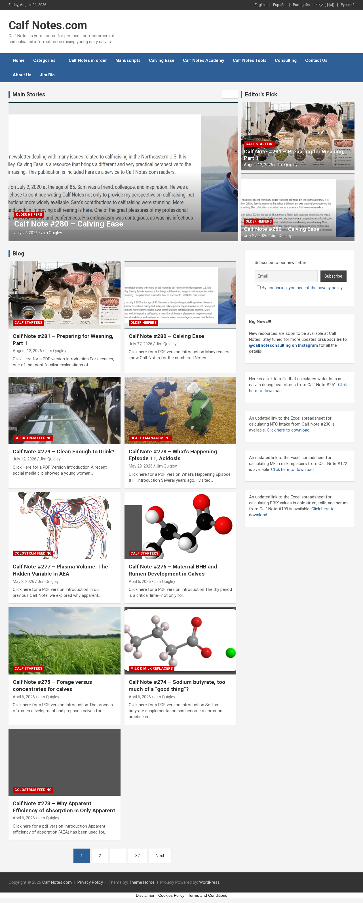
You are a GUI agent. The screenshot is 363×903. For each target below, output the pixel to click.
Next (160, 855)
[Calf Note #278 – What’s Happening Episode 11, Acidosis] (180, 410)
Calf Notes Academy (203, 60)
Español (279, 5)
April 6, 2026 (140, 581)
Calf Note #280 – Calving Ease (68, 224)
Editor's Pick (261, 94)
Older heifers (29, 215)
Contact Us (316, 60)
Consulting (286, 60)
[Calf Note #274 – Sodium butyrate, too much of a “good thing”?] (180, 641)
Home (19, 60)
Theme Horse (142, 882)
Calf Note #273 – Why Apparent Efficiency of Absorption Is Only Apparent (64, 807)
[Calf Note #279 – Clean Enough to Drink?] (64, 410)
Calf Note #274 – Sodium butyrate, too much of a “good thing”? (177, 685)
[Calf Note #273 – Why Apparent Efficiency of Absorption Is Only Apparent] (64, 762)
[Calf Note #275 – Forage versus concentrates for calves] (64, 641)
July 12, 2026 (24, 459)
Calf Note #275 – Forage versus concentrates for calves (52, 685)
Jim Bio (47, 74)
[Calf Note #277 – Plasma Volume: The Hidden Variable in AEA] (64, 525)
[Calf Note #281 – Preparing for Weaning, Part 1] (64, 295)
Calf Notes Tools (249, 60)
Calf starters (259, 144)
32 (137, 855)
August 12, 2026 (258, 164)
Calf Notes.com (48, 25)
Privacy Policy (90, 882)
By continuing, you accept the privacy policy (302, 287)
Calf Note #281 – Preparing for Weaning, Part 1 (294, 154)
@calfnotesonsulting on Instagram (283, 345)
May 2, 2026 (23, 581)
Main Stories (28, 94)
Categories (44, 60)
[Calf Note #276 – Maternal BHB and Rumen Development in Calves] (180, 525)
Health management (150, 438)
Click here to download (288, 430)
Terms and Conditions (207, 895)
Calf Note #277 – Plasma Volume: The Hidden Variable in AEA (60, 570)
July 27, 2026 (26, 232)
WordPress (209, 882)
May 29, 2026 (141, 466)
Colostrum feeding (33, 438)
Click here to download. (292, 469)
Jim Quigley (51, 232)
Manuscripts (127, 60)
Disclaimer (145, 895)
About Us (22, 74)
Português (301, 5)
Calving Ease (161, 60)
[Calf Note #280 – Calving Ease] (180, 295)
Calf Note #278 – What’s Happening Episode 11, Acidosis (173, 455)
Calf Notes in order (88, 60)
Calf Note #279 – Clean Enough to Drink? (63, 451)
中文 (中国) (325, 5)
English (261, 5)
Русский (347, 5)
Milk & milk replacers (151, 669)
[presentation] (226, 94)
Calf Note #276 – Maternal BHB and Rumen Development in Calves (173, 570)
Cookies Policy (171, 895)
